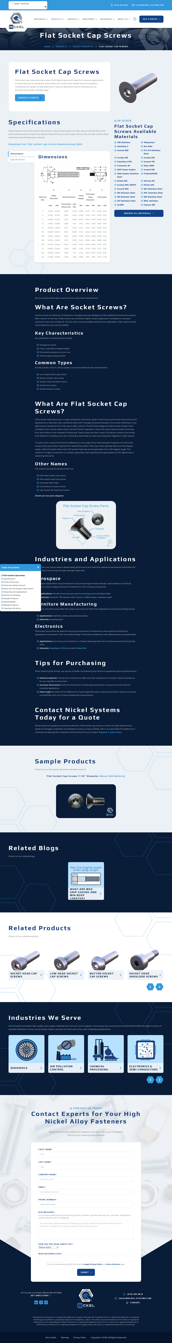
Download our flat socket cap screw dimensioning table (45, 144)
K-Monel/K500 (150, 174)
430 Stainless (123, 142)
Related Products (10, 605)
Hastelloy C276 (124, 162)
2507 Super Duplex (126, 170)
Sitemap (65, 1337)
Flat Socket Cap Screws (14, 575)
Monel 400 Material (112, 776)
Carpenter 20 (123, 166)
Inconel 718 (149, 162)
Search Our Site (120, 34)
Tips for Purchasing (11, 595)
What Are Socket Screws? (14, 585)
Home (47, 46)
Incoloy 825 (149, 158)
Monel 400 (149, 185)
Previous (150, 986)
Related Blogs (9, 602)
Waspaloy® (149, 142)
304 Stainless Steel (153, 189)
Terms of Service (113, 1264)
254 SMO (148, 146)
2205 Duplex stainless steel (98, 597)
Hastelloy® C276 (58, 648)
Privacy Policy (79, 1337)
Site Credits (50, 1337)
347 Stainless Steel (126, 201)
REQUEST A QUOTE (28, 98)
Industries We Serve (12, 608)
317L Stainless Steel (153, 193)
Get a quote (150, 19)
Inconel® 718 (56, 597)
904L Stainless (151, 201)
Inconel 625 (149, 170)
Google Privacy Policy (93, 1264)
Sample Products (10, 598)
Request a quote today (110, 732)
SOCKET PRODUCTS (83, 46)
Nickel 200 (122, 181)
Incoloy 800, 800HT (126, 185)
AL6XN (120, 205)
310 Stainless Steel (126, 193)
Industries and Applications (15, 592)
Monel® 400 (69, 597)
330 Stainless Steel (153, 197)
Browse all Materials (138, 213)
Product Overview (11, 582)
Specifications (17, 159)
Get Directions (40, 1295)
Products (61, 46)
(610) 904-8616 (121, 5)
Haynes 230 (149, 205)
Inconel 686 (122, 150)
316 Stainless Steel (126, 197)
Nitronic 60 (149, 181)
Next (159, 986)
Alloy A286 (149, 166)
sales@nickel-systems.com (149, 5)
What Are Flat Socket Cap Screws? (18, 588)
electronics (97, 631)
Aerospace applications (46, 583)
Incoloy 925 (122, 158)
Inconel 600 (123, 189)
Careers (135, 1302)
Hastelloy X (122, 146)
